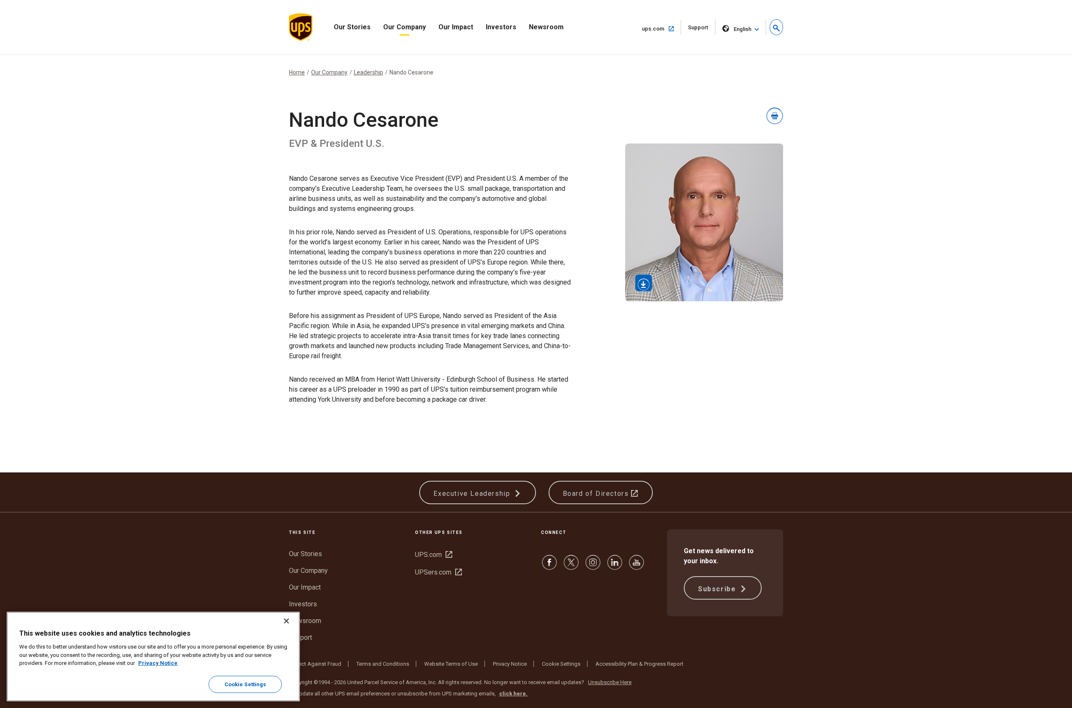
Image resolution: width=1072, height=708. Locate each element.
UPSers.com (438, 572)
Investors (501, 27)
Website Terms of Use (451, 664)
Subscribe (718, 589)
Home (297, 72)
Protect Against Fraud (315, 664)
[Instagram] (593, 566)
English (742, 29)
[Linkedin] (614, 566)
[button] (776, 27)
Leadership (368, 72)
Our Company (404, 27)
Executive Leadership (473, 494)
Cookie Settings (561, 664)
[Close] (286, 621)
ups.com (661, 28)
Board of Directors (597, 494)
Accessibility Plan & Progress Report (639, 664)
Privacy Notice (510, 664)
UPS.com (433, 555)
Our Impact (455, 27)
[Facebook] (549, 566)
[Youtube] (636, 566)
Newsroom (546, 27)
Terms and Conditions (382, 664)
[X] (571, 566)
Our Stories (352, 27)
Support (702, 29)
